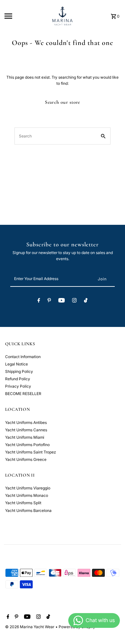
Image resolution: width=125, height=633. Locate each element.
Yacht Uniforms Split (23, 502)
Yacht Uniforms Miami (24, 437)
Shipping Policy (19, 371)
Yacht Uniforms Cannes (26, 429)
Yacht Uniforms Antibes (26, 422)
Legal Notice (16, 364)
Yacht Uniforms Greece (25, 459)
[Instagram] (74, 301)
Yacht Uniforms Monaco (26, 495)
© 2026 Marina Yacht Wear (30, 626)
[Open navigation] (25, 16)
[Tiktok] (86, 301)
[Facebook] (39, 301)
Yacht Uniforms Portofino (27, 444)
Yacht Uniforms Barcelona (28, 510)
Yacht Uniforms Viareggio (27, 488)
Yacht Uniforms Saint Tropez (30, 452)
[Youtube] (61, 301)
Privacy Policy (18, 386)
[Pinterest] (49, 301)
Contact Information (23, 356)
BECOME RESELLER (23, 393)
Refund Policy (17, 378)
